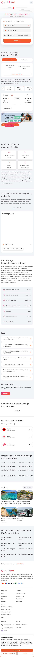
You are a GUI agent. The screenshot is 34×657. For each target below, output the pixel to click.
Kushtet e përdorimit (21, 624)
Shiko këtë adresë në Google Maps (12, 248)
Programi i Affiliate (6, 614)
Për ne (3, 598)
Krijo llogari (19, 601)
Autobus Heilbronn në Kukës (8, 544)
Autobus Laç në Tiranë (8, 466)
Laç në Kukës (9, 59)
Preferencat (19, 598)
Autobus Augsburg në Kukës (8, 550)
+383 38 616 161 (8, 627)
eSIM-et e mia (20, 596)
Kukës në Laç (24, 59)
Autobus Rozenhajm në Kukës (8, 555)
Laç (14, 207)
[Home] (8, 2)
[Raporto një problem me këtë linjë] (27, 95)
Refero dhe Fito (5, 609)
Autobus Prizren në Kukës (7, 538)
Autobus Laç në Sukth (8, 463)
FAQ (2, 617)
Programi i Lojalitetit (6, 606)
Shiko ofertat (9, 125)
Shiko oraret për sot (17, 74)
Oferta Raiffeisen (5, 612)
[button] (17, 339)
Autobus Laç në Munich (8, 470)
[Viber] (2, 631)
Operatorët (4, 596)
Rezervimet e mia (21, 593)
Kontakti (5, 393)
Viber (5, 630)
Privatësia (18, 627)
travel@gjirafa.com (9, 624)
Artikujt (3, 604)
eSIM (2, 593)
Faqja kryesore (5, 563)
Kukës (19, 207)
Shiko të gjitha (28, 487)
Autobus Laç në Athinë (8, 475)
